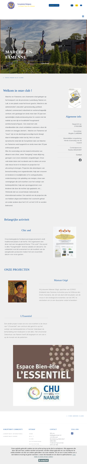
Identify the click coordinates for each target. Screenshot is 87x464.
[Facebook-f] (72, 433)
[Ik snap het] (43, 460)
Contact (79, 155)
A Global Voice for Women (26, 6)
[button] (54, 5)
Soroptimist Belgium (24, 4)
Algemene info (73, 116)
